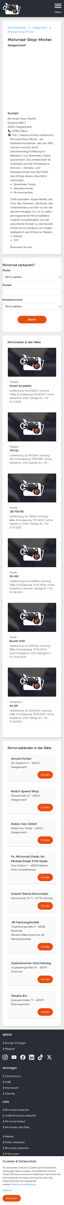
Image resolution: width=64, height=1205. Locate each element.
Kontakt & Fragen (15, 1043)
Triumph (14, 381)
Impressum (11, 1087)
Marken (9, 1136)
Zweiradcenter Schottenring (31, 963)
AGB (8, 1082)
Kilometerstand (11, 299)
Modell (7, 285)
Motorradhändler (17, 27)
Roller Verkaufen (15, 1142)
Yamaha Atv (19, 996)
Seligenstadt (40, 27)
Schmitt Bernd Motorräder (29, 894)
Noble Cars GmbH (24, 824)
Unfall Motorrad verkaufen (20, 1115)
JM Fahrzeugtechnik (25, 922)
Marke (6, 270)
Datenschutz (13, 1076)
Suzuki (13, 572)
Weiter (32, 319)
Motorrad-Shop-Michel (20, 31)
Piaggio (14, 446)
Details (45, 774)
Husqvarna (16, 701)
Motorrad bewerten (17, 1109)
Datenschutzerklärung (22, 1184)
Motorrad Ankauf (15, 1121)
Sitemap (10, 1093)
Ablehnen (7, 1190)
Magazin (10, 1048)
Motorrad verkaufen (17, 1148)
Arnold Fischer (21, 759)
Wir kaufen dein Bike (17, 1127)
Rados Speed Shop (25, 791)
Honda (13, 507)
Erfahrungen (12, 1153)
